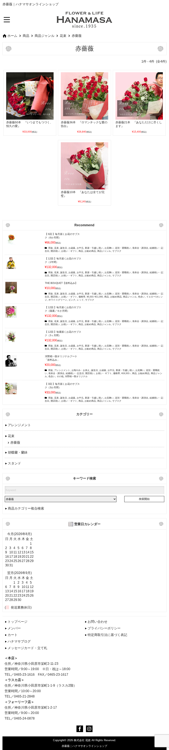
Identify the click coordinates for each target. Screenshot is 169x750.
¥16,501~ (126, 373)
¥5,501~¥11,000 (95, 296)
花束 (63, 35)
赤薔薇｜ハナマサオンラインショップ (84, 746)
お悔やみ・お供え (81, 370)
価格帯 (82, 296)
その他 (60, 376)
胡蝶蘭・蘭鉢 (18, 452)
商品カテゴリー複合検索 (26, 508)
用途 (50, 248)
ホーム (12, 35)
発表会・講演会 (140, 248)
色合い (141, 296)
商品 (26, 35)
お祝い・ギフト (69, 251)
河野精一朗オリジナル (76, 376)
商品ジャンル (44, 35)
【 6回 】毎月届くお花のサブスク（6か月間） (62, 236)
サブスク (116, 251)
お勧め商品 (90, 251)
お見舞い (109, 248)
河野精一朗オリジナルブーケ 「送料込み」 (61, 358)
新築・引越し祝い (94, 248)
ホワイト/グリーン (57, 300)
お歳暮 (71, 248)
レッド (80, 300)
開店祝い (55, 251)
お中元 (80, 248)
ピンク (72, 300)
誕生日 (63, 248)
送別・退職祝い (123, 248)
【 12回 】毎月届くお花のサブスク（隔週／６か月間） (63, 309)
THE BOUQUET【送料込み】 (61, 283)
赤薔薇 (77, 35)
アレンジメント (62, 370)
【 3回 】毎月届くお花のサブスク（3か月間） (62, 386)
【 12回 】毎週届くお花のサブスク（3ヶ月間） (63, 333)
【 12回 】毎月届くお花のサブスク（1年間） (63, 260)
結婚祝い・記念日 (75, 373)
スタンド (14, 463)
